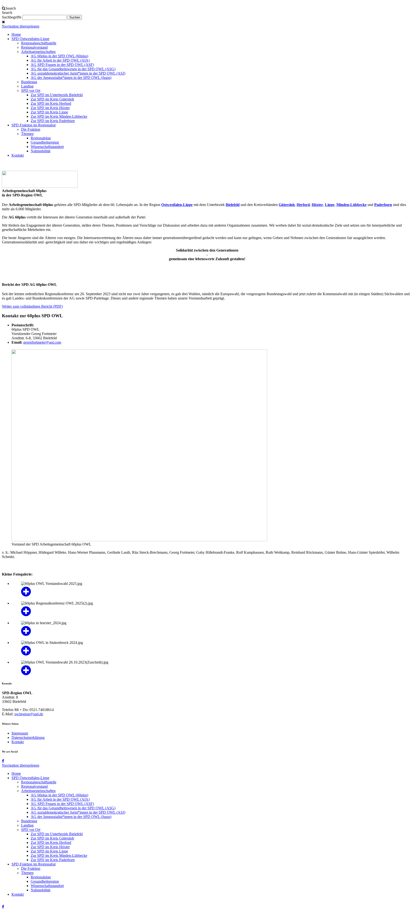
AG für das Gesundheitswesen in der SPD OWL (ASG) (73, 69)
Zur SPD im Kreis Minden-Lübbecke (59, 116)
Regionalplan (41, 138)
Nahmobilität (40, 151)
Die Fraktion (30, 129)
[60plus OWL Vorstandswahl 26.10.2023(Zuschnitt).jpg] (211, 670)
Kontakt (18, 155)
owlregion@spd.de (28, 714)
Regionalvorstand (34, 47)
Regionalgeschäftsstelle (38, 43)
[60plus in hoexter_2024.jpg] (211, 631)
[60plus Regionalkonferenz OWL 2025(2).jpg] (211, 611)
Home (16, 34)
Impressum (20, 733)
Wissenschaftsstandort (47, 147)
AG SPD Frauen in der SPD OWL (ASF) (62, 65)
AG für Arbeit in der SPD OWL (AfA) (60, 60)
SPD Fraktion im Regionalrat (34, 125)
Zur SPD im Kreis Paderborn (53, 121)
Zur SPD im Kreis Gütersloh (52, 99)
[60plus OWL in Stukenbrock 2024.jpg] (211, 650)
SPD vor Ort (30, 90)
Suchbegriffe (11, 17)
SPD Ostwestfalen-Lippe (30, 39)
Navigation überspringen (20, 26)
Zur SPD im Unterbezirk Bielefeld (57, 95)
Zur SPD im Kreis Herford (51, 103)
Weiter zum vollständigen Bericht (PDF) (32, 306)
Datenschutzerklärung (28, 737)
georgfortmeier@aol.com (42, 342)
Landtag (27, 86)
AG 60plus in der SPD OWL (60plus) (59, 56)
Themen (27, 134)
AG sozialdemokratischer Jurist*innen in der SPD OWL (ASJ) (78, 73)
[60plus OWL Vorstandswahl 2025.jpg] (211, 591)
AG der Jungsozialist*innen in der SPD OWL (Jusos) (71, 78)
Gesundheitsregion (45, 142)
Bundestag (29, 82)
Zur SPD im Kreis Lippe (49, 112)
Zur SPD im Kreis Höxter (50, 108)
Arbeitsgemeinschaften (38, 52)
